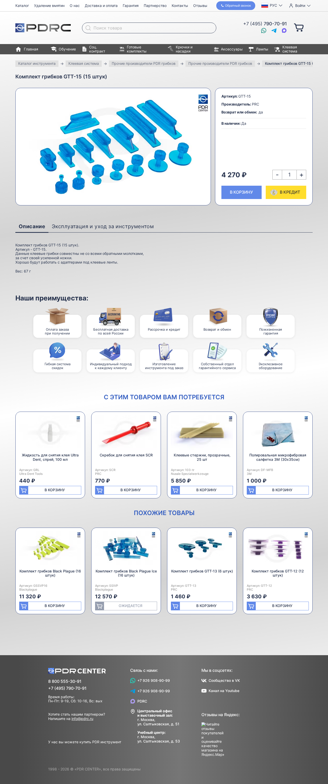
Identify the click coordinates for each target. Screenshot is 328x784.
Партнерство (155, 5)
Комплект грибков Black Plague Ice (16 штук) (126, 573)
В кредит (290, 192)
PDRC (142, 701)
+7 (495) (265, 23)
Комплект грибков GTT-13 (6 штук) (202, 571)
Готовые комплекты (137, 49)
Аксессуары (232, 49)
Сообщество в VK (224, 680)
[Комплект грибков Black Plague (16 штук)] (50, 550)
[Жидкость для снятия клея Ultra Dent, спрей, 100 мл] (50, 434)
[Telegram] (274, 30)
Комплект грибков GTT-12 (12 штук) (278, 573)
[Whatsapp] (264, 30)
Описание (32, 226)
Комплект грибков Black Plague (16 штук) (50, 573)
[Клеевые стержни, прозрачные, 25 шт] (202, 434)
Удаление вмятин (49, 5)
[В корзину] (299, 27)
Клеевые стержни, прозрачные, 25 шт (202, 457)
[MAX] (284, 30)
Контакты (180, 5)
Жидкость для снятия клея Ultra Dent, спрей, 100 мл (50, 457)
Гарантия (131, 5)
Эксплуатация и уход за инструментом (103, 226)
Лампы (262, 49)
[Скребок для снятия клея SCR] (126, 434)
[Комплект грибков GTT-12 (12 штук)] (278, 550)
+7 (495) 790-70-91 (67, 688)
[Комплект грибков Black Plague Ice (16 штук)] (126, 550)
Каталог (22, 5)
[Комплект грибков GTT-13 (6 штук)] (202, 550)
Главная (31, 49)
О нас (75, 5)
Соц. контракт (97, 49)
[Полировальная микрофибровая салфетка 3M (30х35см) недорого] (278, 434)
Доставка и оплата (101, 5)
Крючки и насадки (184, 49)
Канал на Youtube (224, 690)
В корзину (241, 192)
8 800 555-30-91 (64, 681)
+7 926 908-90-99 (153, 680)
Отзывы (200, 5)
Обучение (67, 49)
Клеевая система (289, 49)
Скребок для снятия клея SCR (126, 455)
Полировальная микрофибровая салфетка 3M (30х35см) (277, 457)
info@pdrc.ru (82, 718)
